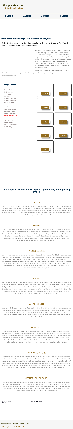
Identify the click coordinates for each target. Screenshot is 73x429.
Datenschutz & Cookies (6, 423)
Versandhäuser (9, 90)
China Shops (8, 120)
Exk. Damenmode (10, 105)
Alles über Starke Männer (6, 402)
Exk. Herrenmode (10, 107)
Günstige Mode (9, 111)
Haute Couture (9, 96)
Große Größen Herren (11, 116)
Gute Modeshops (10, 109)
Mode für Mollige (10, 113)
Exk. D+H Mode (9, 103)
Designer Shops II (10, 101)
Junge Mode (8, 123)
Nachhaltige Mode (10, 127)
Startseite (22, 423)
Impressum (15, 423)
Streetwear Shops (10, 125)
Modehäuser (8, 92)
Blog (28, 423)
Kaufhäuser (8, 94)
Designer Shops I (10, 98)
